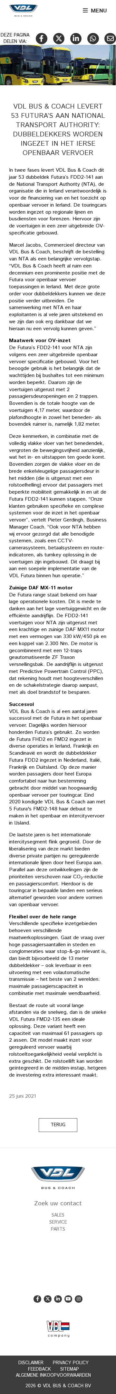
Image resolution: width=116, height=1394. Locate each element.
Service (58, 1222)
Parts (58, 1229)
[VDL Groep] (57, 1329)
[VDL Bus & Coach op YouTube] (68, 1299)
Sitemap (69, 1369)
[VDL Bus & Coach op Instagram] (78, 1299)
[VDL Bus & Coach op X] (47, 1299)
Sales (58, 1215)
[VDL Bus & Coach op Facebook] (37, 1299)
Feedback (39, 1369)
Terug (58, 1125)
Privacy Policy (71, 1363)
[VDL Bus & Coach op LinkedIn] (58, 1299)
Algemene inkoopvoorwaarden (53, 1375)
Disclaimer (31, 1363)
